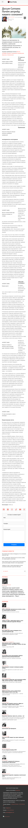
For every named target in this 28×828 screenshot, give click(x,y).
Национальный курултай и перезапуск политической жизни (14, 775)
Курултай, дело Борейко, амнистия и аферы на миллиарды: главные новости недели (12, 704)
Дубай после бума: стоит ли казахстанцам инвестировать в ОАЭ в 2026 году (11, 691)
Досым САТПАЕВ (10, 17)
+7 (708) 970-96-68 (14, 804)
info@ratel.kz (8, 808)
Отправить (14, 544)
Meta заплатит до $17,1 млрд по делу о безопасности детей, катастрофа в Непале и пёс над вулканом (14, 562)
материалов (17, 790)
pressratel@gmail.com (10, 812)
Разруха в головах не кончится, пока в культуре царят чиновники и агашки (8, 346)
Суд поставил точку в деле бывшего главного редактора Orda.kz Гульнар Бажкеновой (12, 656)
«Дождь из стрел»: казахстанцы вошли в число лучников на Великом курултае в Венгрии (12, 566)
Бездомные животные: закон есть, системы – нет (13, 716)
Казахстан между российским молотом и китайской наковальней (8, 133)
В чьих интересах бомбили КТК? (9, 749)
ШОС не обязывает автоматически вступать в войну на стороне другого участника (13, 558)
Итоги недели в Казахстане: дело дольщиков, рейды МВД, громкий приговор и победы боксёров (14, 680)
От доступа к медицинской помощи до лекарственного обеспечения (10, 762)
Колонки (5, 601)
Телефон (5, 523)
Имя (4, 517)
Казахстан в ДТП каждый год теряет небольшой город (13, 738)
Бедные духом (5, 286)
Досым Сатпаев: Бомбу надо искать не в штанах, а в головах (8, 214)
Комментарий (6, 529)
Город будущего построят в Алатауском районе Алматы (12, 667)
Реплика (5, 577)
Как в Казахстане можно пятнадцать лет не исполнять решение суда (14, 554)
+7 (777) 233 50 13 (10, 810)
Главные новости (8, 551)
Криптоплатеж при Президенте (9, 728)
